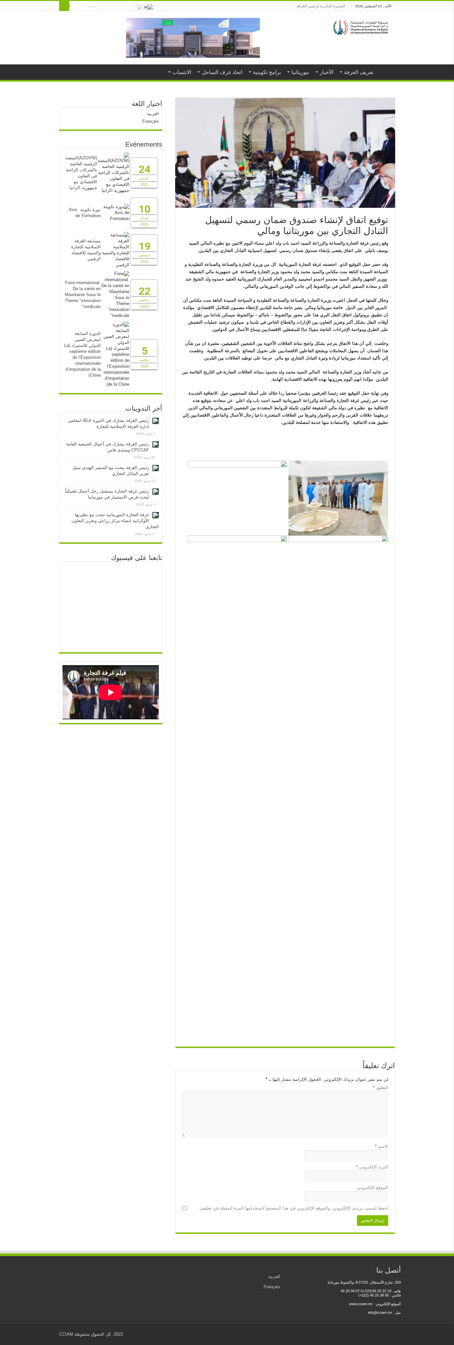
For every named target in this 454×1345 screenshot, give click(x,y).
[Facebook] (122, 6)
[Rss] (129, 6)
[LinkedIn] (110, 6)
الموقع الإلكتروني (372, 1187)
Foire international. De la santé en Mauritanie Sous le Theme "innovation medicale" (83, 294)
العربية (153, 113)
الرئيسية (386, 71)
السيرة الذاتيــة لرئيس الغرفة (320, 6)
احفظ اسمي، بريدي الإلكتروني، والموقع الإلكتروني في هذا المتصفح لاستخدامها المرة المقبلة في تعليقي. (293, 1208)
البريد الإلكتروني (372, 1166)
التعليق (380, 1087)
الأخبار (326, 72)
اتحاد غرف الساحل (222, 72)
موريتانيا (300, 72)
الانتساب (181, 72)
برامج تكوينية (267, 72)
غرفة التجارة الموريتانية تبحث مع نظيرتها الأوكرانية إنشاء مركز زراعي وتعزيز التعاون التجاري (115, 520)
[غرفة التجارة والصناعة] (361, 26)
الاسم (381, 1146)
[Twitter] (116, 6)
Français (150, 121)
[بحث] (64, 6)
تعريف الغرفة (359, 72)
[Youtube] (103, 6)
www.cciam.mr (361, 1304)
